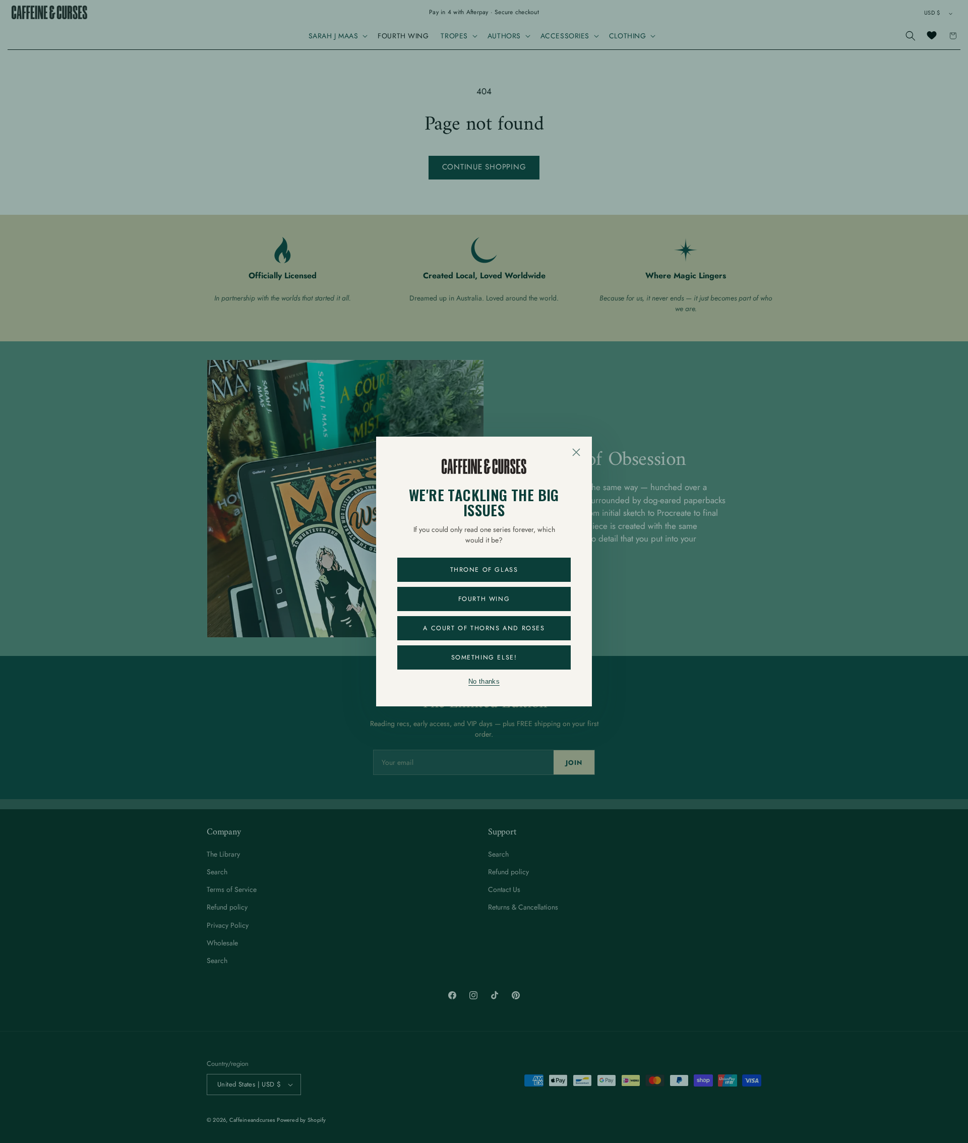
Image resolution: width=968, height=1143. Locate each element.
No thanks (484, 681)
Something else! (484, 657)
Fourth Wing (484, 599)
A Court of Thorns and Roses (483, 628)
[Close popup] (576, 452)
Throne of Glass (484, 569)
